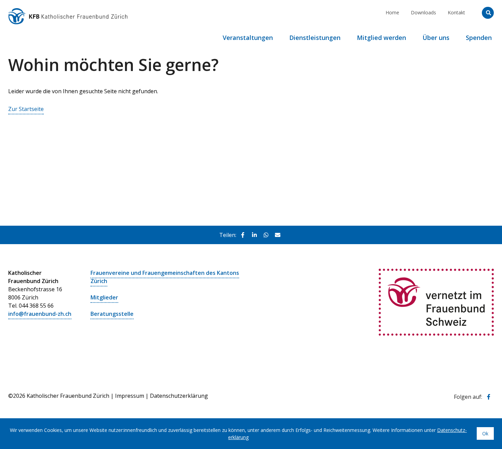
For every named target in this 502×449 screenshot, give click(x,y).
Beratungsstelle (112, 314)
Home (392, 12)
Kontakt (456, 12)
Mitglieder (104, 297)
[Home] (68, 8)
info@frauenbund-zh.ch (39, 314)
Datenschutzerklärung (179, 395)
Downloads (423, 12)
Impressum (129, 395)
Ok (485, 433)
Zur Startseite (26, 109)
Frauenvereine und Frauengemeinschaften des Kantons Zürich (164, 277)
